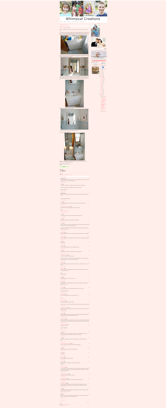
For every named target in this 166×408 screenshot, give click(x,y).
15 (88, 262)
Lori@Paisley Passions (64, 378)
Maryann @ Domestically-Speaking (66, 343)
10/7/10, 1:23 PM (63, 355)
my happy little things (103, 102)
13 (88, 250)
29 (88, 348)
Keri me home (103, 110)
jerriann (62, 352)
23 (88, 313)
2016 (101, 70)
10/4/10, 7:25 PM (63, 266)
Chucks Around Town (103, 108)
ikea (66, 174)
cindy (61, 184)
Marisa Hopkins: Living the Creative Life (103, 105)
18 (88, 281)
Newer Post (61, 402)
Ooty (61, 241)
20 (88, 294)
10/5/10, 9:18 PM (63, 292)
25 (88, 324)
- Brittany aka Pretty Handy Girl (65, 206)
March (101, 89)
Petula (61, 277)
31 (88, 357)
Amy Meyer (62, 357)
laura (61, 250)
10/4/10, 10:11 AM (63, 212)
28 (88, 343)
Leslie (61, 388)
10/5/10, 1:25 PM (63, 285)
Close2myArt (103, 97)
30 (88, 352)
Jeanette (62, 223)
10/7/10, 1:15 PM (63, 350)
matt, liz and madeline (103, 107)
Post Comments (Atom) (66, 404)
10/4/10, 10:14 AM (63, 221)
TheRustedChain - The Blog (103, 100)
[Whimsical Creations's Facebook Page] (103, 67)
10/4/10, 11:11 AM (63, 230)
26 (88, 332)
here (78, 130)
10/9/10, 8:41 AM (63, 386)
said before (62, 27)
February (101, 90)
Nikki (61, 332)
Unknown (62, 287)
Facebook (68, 21)
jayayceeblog (62, 232)
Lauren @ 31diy (63, 367)
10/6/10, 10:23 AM (63, 311)
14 (88, 254)
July (101, 84)
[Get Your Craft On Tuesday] (64, 167)
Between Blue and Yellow (64, 307)
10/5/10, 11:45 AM (63, 275)
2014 (101, 71)
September (101, 81)
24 (88, 318)
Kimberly (62, 281)
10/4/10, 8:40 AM (63, 182)
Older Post (87, 402)
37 (88, 388)
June (101, 85)
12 (88, 245)
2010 (101, 76)
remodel (69, 174)
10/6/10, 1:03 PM (63, 322)
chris (61, 214)
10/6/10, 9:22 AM (63, 305)
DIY (65, 174)
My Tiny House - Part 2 (65, 26)
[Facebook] (96, 61)
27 (88, 337)
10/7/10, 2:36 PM (63, 359)
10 (88, 236)
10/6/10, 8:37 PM (63, 341)
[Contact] (94, 61)
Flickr (72, 21)
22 (88, 307)
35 (88, 378)
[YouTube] (105, 61)
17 (88, 277)
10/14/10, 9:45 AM (63, 392)
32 (88, 361)
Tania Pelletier (63, 294)
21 (88, 300)
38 (88, 394)
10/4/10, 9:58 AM (63, 204)
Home (61, 21)
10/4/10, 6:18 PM (63, 260)
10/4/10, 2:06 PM (63, 239)
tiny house (71, 174)
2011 (101, 75)
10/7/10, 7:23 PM (63, 365)
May (101, 86)
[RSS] (99, 61)
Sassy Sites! (62, 268)
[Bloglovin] (93, 61)
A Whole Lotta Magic (64, 324)
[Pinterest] (101, 61)
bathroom (63, 174)
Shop (64, 21)
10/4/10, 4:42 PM (63, 248)
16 (88, 268)
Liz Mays (62, 262)
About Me (76, 21)
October (101, 80)
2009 (101, 93)
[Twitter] (98, 61)
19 (88, 287)
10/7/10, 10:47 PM (63, 376)
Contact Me (82, 21)
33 (88, 367)
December (101, 77)
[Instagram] (103, 61)
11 (88, 241)
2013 (101, 72)
